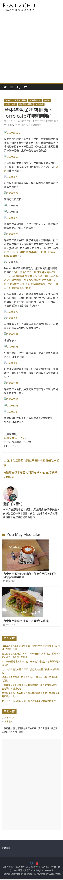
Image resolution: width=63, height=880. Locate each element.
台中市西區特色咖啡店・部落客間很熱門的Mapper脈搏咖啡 (29, 575)
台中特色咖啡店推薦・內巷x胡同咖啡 (26, 621)
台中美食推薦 (20, 100)
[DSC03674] (31, 193)
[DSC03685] (31, 318)
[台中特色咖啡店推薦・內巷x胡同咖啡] (22, 588)
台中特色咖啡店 (35, 124)
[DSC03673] (31, 177)
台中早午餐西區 (21, 124)
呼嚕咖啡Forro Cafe (15, 438)
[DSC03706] (31, 406)
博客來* (8, 721)
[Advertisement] (31, 50)
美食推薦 (39, 104)
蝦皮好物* (9, 718)
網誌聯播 (6, 848)
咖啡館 (47, 100)
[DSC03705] (31, 412)
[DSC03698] (31, 363)
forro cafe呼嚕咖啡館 (44, 120)
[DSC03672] (31, 218)
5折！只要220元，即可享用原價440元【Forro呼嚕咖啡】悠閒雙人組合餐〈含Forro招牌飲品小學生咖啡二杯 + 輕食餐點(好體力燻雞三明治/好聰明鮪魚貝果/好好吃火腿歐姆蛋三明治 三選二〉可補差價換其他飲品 (31, 280)
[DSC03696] (31, 347)
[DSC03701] (31, 383)
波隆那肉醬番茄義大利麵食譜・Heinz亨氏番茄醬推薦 (30, 475)
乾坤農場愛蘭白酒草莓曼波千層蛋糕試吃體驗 (31, 463)
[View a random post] (25, 87)
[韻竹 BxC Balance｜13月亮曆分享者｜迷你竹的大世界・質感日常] (5, 87)
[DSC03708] (31, 399)
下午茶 (8, 100)
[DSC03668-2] (31, 133)
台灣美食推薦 (35, 100)
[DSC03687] (31, 334)
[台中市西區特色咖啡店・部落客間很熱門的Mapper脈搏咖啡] (25, 541)
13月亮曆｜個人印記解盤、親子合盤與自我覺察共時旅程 (29, 701)
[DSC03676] (31, 234)
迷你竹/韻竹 (26, 120)
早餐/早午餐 (10, 104)
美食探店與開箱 (25, 104)
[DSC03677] (31, 312)
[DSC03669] (31, 157)
